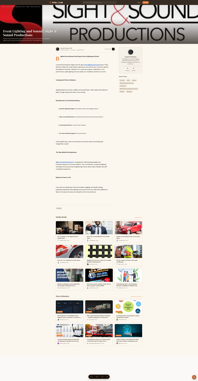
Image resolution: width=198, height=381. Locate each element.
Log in (139, 2)
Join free (145, 2)
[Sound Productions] (57, 49)
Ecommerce (123, 86)
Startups (122, 91)
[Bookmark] (102, 376)
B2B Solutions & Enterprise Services (128, 88)
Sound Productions (65, 48)
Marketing (129, 91)
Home (3, 6)
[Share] (107, 376)
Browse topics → (138, 217)
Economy (122, 80)
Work (128, 80)
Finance (134, 80)
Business (8, 6)
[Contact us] (194, 377)
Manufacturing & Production (126, 83)
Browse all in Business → (136, 296)
